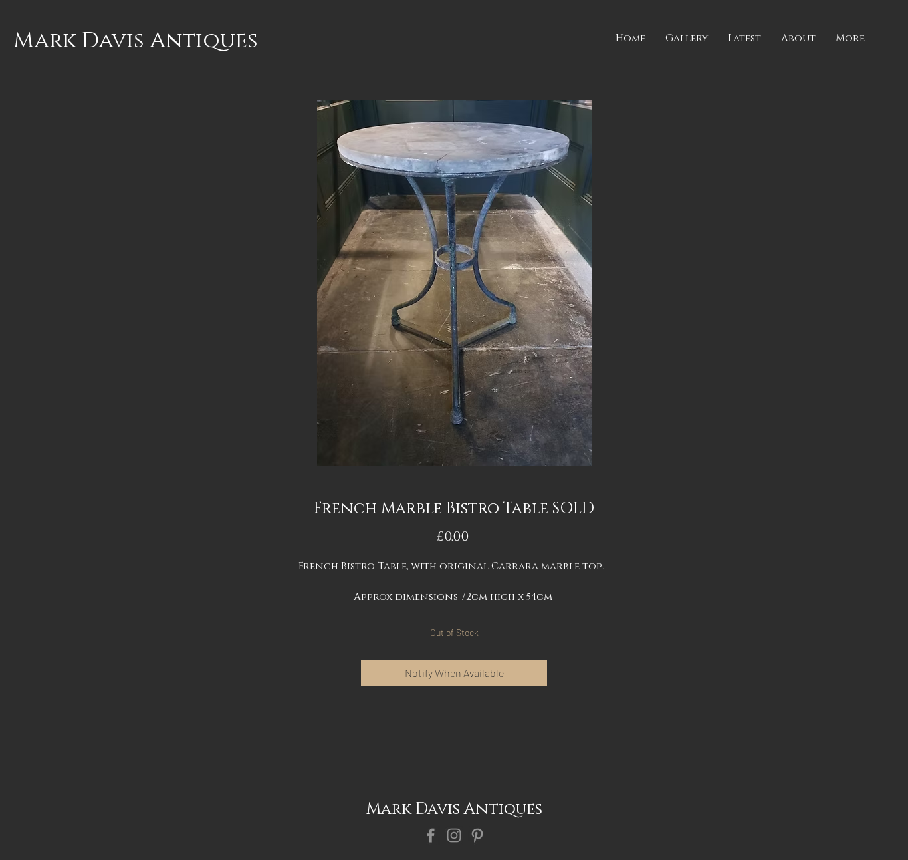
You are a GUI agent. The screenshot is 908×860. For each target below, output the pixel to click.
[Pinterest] (477, 835)
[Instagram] (454, 835)
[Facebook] (430, 835)
